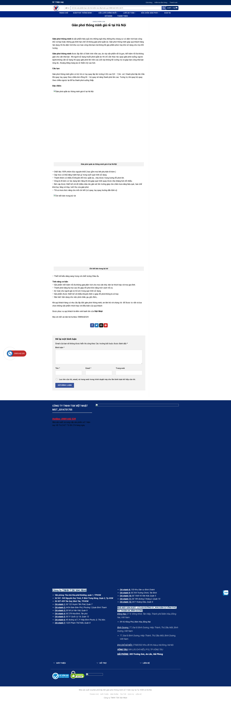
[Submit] (164, 8)
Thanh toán (173, 2)
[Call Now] (10, 353)
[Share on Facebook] (92, 325)
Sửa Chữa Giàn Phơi (149, 13)
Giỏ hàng (108, 16)
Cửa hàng (149, 2)
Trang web (120, 368)
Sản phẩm (114, 694)
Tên (57, 368)
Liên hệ (138, 694)
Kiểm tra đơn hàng (161, 2)
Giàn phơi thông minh (82, 13)
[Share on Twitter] (97, 325)
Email (88, 368)
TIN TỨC (123, 694)
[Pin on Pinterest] (106, 325)
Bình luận (59, 348)
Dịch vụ (167, 13)
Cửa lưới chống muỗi (107, 13)
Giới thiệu (104, 694)
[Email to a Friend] (101, 325)
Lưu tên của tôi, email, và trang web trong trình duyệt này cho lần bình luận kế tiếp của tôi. (97, 379)
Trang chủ (63, 13)
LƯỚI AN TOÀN (129, 13)
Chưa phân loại (99, 21)
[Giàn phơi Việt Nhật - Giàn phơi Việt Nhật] (56, 8)
